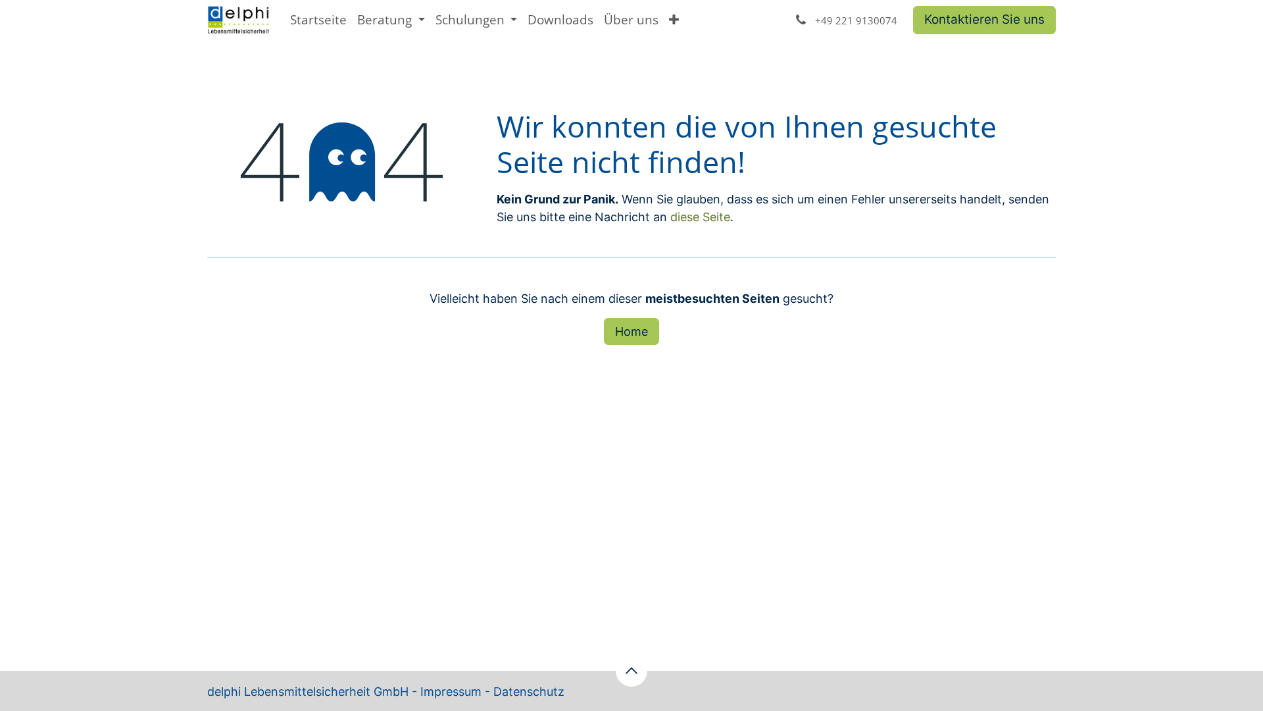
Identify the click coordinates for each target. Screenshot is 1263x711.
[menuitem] (318, 20)
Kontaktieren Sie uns (984, 19)
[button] (631, 671)
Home (631, 331)
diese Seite (700, 217)
